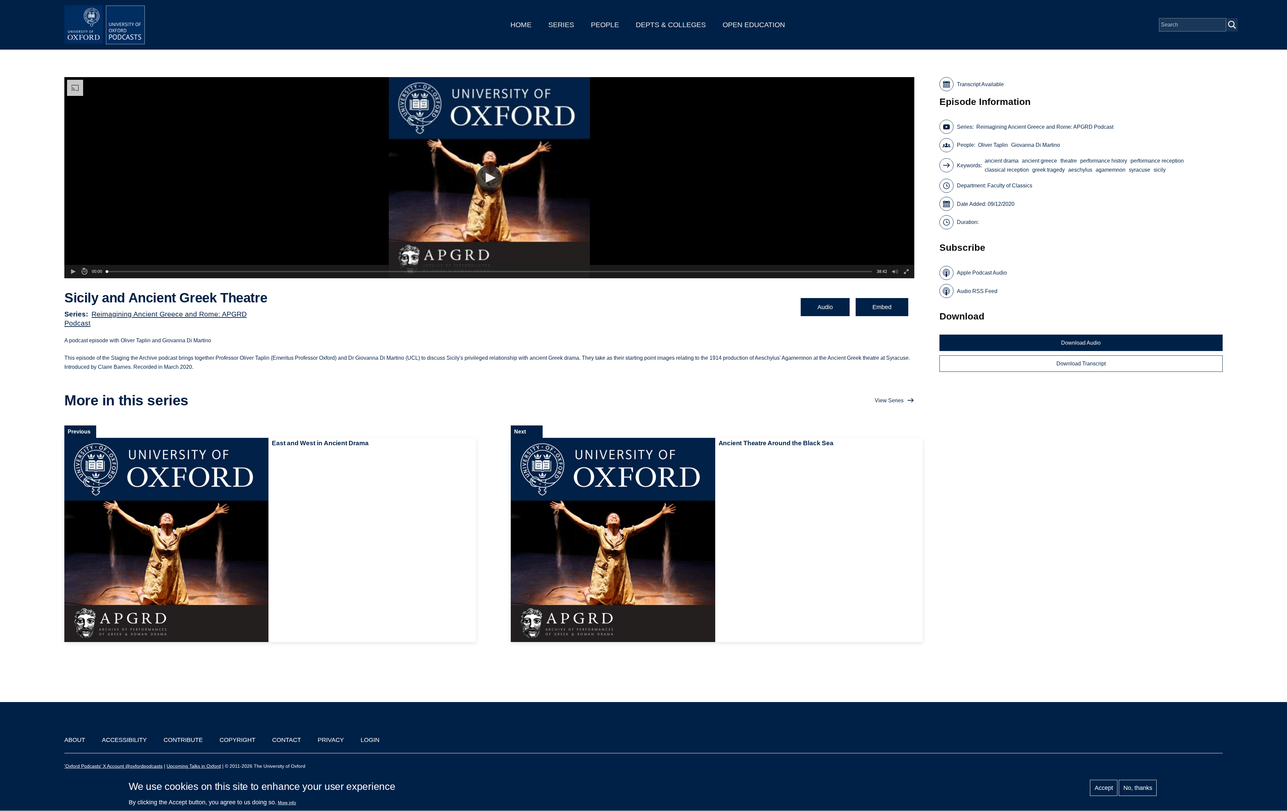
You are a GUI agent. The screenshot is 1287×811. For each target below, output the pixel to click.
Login (370, 740)
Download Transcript (1081, 363)
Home (521, 24)
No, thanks (1137, 788)
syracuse (1139, 170)
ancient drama (1002, 161)
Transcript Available (980, 84)
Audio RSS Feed (977, 291)
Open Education (754, 24)
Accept (1104, 788)
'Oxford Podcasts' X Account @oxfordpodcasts (113, 766)
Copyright (237, 740)
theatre (1068, 161)
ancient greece (1039, 161)
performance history (1103, 161)
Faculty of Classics (1009, 185)
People (605, 24)
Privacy (331, 740)
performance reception (1157, 161)
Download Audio (1081, 343)
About (74, 740)
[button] (489, 177)
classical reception (1007, 170)
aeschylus (1080, 170)
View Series (889, 400)
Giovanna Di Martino (1035, 145)
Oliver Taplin (993, 145)
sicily (1160, 170)
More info (287, 802)
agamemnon (1110, 170)
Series (561, 24)
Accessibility (124, 740)
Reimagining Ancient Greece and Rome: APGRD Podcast (1044, 127)
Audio (825, 307)
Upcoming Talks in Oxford (194, 766)
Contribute (183, 740)
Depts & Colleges (671, 24)
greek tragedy (1048, 170)
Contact (286, 740)
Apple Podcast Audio (982, 273)
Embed (882, 307)
